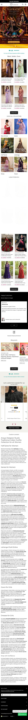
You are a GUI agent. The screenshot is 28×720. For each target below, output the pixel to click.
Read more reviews (14, 427)
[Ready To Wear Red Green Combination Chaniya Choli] (7, 243)
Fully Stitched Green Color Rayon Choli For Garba (20, 228)
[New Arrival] (7, 126)
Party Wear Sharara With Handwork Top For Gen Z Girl (6, 201)
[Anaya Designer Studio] (14, 4)
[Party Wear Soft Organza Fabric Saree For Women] (7, 94)
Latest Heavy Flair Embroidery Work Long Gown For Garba (20, 282)
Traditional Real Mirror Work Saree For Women (20, 105)
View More (14, 368)
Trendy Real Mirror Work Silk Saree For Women (6, 79)
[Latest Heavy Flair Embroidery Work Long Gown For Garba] (21, 270)
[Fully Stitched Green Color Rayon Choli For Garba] (21, 216)
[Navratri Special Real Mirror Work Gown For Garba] (7, 270)
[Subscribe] (25, 695)
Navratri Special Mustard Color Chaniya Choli (20, 201)
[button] (25, 4)
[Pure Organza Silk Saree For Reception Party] (21, 68)
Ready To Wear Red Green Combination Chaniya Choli (7, 255)
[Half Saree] (7, 145)
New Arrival (4, 136)
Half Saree (4, 155)
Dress (2, 174)
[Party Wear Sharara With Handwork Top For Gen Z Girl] (7, 189)
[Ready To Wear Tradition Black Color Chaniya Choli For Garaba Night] (21, 243)
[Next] (16, 325)
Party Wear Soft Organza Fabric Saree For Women (6, 105)
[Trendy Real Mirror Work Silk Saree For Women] (7, 68)
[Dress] (7, 164)
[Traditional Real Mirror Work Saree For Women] (21, 94)
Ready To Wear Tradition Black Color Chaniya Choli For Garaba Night (20, 255)
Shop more (14, 112)
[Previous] (12, 325)
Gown (16, 174)
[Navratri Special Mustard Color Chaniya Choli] (21, 189)
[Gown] (20, 164)
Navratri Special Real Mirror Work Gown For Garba (7, 282)
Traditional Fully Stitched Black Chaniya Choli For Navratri (6, 228)
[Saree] (20, 126)
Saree (16, 136)
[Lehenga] (20, 145)
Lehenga (17, 155)
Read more (3, 360)
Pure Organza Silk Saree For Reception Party (20, 79)
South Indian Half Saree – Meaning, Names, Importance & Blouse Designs (9, 356)
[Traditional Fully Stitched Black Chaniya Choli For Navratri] (7, 216)
